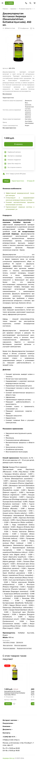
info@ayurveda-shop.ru (11, 740)
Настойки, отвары (9, 642)
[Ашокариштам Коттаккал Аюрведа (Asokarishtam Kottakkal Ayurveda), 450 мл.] (15, 675)
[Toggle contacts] (26, 3)
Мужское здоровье (9, 648)
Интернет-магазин (10, 720)
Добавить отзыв (10, 28)
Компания (6, 726)
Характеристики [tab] (18, 181)
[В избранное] (14, 703)
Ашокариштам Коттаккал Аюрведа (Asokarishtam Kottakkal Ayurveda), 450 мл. (14, 693)
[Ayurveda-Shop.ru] (9, 3)
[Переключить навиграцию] (2, 3)
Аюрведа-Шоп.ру (8, 758)
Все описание (7, 94)
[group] (18, 50)
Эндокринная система (24, 648)
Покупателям (8, 723)
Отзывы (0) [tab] (31, 181)
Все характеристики (9, 128)
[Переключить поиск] (30, 3)
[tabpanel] (18, 418)
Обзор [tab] (6, 181)
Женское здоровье (20, 645)
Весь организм (8, 645)
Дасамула (19, 642)
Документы (7, 729)
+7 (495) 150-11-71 (9, 737)
